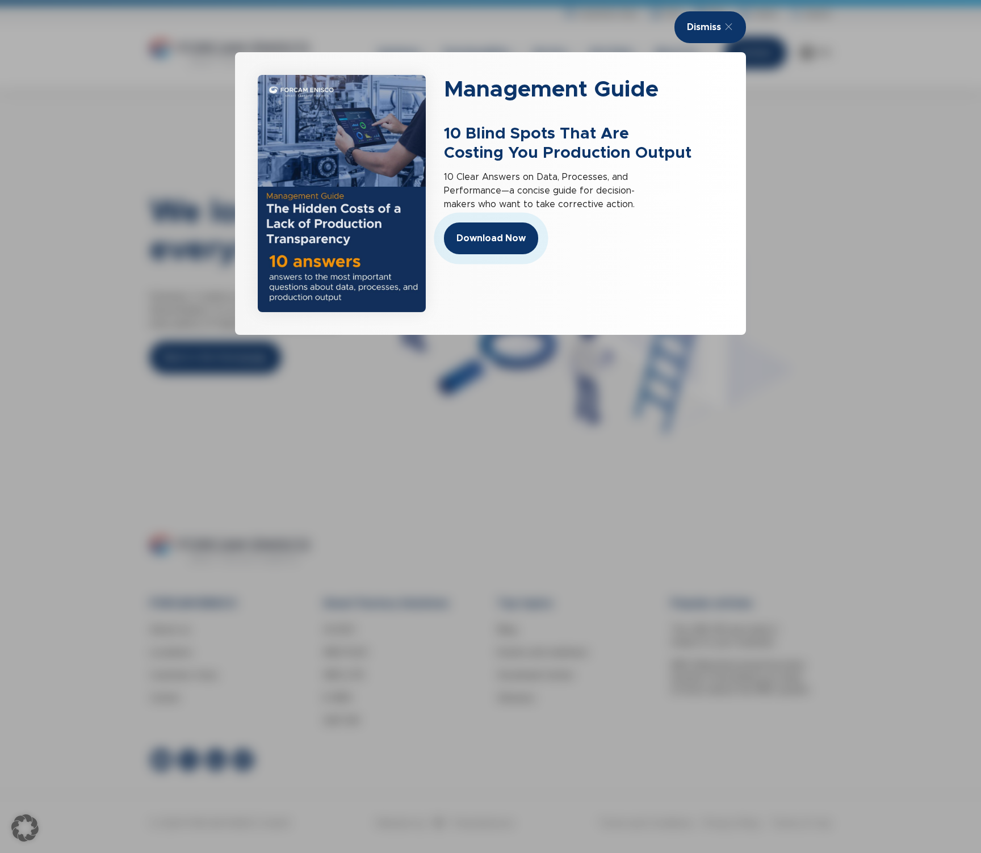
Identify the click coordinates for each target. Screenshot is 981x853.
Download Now (491, 238)
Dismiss (704, 27)
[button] (25, 828)
